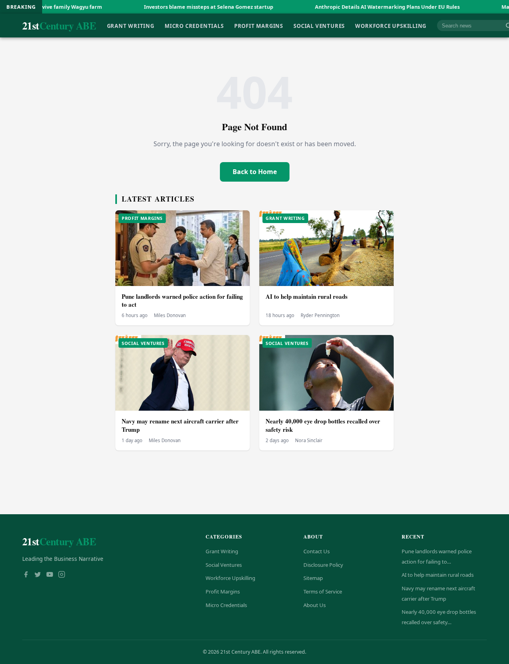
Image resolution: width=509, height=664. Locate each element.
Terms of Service (322, 591)
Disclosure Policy (323, 564)
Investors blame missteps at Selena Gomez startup (184, 6)
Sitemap (313, 578)
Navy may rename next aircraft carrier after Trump (180, 425)
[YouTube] (49, 575)
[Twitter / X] (37, 575)
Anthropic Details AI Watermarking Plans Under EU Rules (363, 6)
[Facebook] (25, 575)
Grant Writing (130, 25)
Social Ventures (319, 25)
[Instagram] (61, 575)
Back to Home (255, 171)
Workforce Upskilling (390, 25)
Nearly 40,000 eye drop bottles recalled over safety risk (323, 425)
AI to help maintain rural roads (307, 296)
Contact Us (316, 551)
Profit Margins (258, 25)
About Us (314, 605)
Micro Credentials (194, 25)
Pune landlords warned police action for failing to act (182, 300)
